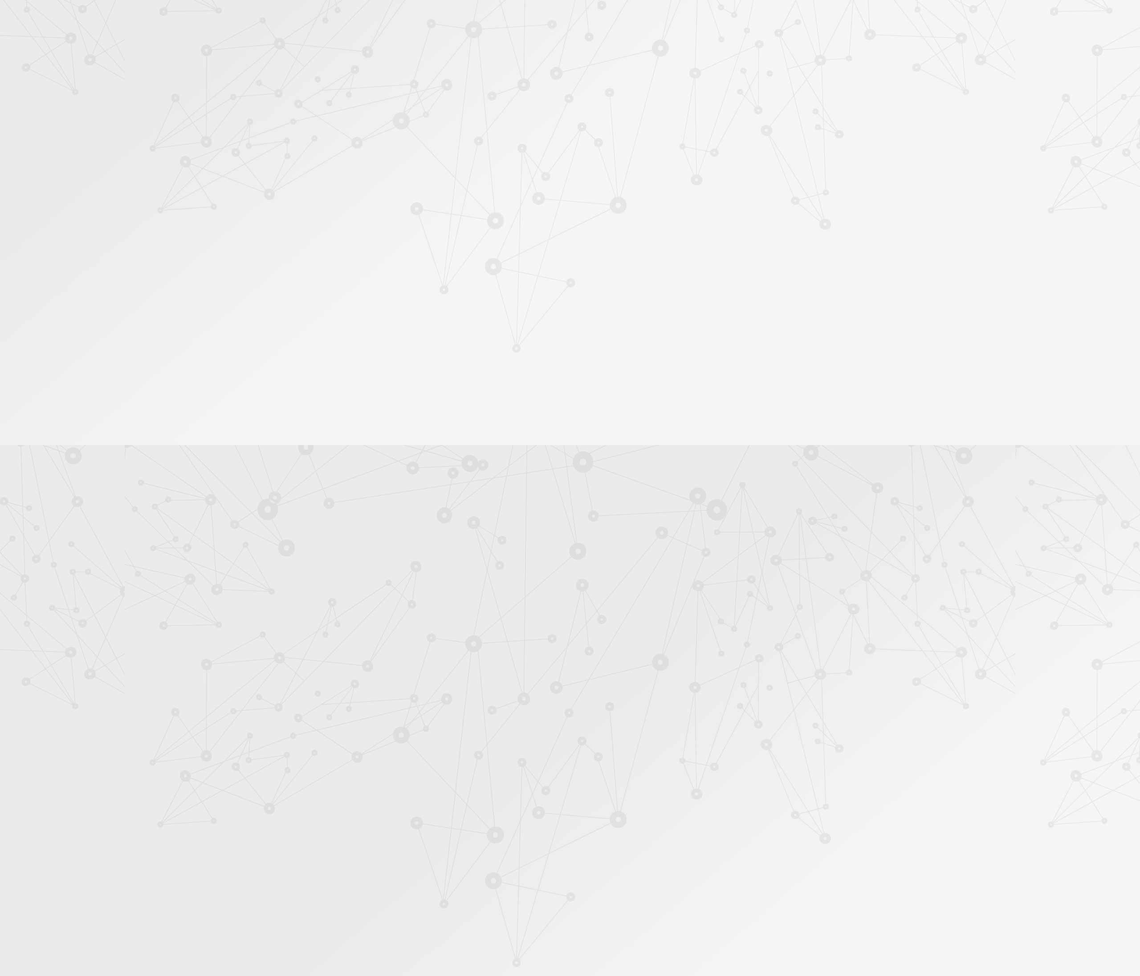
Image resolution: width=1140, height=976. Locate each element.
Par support (517, 136)
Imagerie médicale (608, 153)
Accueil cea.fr (745, 105)
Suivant (760, 823)
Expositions (390, 335)
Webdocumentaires (399, 242)
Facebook (692, 881)
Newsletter (741, 116)
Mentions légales (385, 880)
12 (597, 823)
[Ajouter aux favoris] (529, 203)
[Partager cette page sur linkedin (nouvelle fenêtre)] (638, 227)
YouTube (723, 881)
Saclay (662, 482)
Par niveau (386, 170)
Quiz (381, 227)
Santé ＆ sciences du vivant (528, 153)
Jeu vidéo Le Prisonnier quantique (405, 260)
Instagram (713, 881)
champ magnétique (701, 482)
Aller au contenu (657, 45)
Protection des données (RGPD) (465, 880)
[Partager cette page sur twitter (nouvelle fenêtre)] (524, 227)
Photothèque (612, 105)
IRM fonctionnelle (589, 482)
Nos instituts (586, 19)
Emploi (668, 19)
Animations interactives (405, 199)
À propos (409, 19)
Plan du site (627, 880)
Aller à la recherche (756, 45)
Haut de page (1079, 845)
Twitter (702, 881)
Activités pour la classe (587, 116)
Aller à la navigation (705, 45)
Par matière (388, 155)
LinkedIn (733, 881)
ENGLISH (767, 19)
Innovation (543, 19)
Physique (649, 153)
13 (612, 823)
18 (690, 823)
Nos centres (630, 19)
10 (566, 823)
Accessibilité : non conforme (561, 880)
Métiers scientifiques (675, 116)
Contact (703, 105)
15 (643, 823)
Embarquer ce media (730, 442)
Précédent (492, 823)
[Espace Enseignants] (450, 80)
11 (581, 823)
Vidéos (383, 213)
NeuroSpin (634, 482)
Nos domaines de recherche (475, 19)
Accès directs (708, 19)
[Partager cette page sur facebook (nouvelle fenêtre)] (615, 208)
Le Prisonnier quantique (819, 103)
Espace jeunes (661, 105)
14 (628, 823)
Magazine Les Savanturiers (410, 307)
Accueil (409, 136)
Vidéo (477, 153)
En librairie (388, 349)
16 (659, 823)
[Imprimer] (484, 203)
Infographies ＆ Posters (405, 321)
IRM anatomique (537, 482)
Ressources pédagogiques (490, 116)
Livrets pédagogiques (402, 293)
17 (675, 823)
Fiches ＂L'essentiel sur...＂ (411, 278)
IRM (575, 153)
